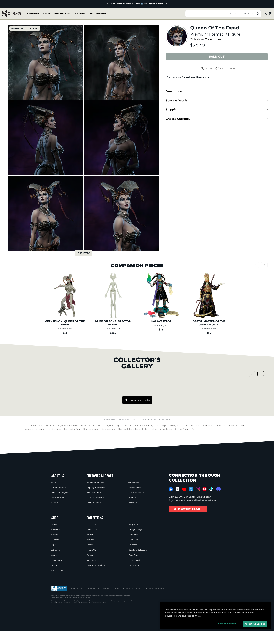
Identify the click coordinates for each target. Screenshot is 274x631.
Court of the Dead (126, 420)
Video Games (57, 560)
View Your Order (94, 493)
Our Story (55, 482)
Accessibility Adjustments (156, 588)
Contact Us (132, 503)
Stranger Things (135, 529)
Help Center (133, 498)
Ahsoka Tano (92, 550)
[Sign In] (265, 13)
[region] (215, 615)
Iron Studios (134, 565)
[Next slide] (166, 4)
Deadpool (91, 545)
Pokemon (133, 545)
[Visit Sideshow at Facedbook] (171, 489)
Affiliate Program (58, 487)
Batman (90, 535)
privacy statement (89, 603)
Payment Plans (134, 487)
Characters (55, 529)
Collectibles (109, 420)
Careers (54, 503)
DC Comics (91, 524)
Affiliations (55, 550)
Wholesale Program (60, 493)
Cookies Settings (92, 588)
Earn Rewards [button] (133, 482)
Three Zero (133, 555)
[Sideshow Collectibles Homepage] (11, 13)
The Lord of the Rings (96, 565)
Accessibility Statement (132, 588)
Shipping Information (96, 487)
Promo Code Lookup (96, 498)
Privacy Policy (76, 588)
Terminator (133, 540)
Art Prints (62, 13)
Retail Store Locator (136, 493)
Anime (54, 555)
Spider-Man (97, 13)
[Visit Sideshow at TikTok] (211, 489)
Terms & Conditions (111, 588)
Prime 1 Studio (135, 560)
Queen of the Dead (160, 420)
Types (53, 545)
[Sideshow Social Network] (191, 489)
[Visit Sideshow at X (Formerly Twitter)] (178, 489)
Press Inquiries (57, 498)
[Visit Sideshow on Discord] (218, 489)
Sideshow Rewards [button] (195, 77)
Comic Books (57, 570)
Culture (79, 13)
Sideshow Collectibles (205, 39)
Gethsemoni (143, 420)
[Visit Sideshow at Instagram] (198, 489)
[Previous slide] (107, 4)
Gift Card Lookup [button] (94, 503)
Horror (54, 565)
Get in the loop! (191, 509)
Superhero (91, 560)
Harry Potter (134, 524)
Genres (54, 535)
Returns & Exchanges (96, 482)
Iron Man (90, 540)
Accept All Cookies (255, 623)
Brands (54, 524)
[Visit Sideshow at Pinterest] (204, 489)
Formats (55, 540)
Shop (46, 13)
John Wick (133, 535)
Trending (32, 13)
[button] (225, 68)
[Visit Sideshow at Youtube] (184, 489)
